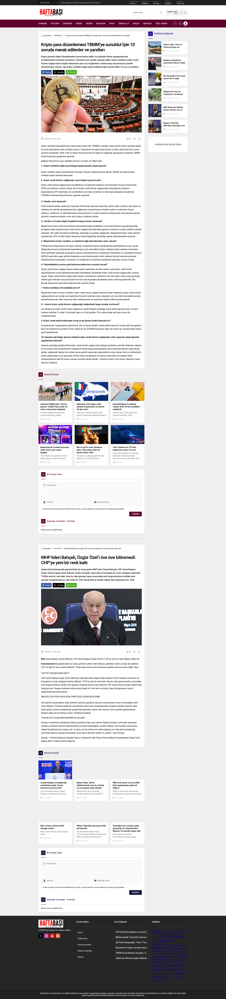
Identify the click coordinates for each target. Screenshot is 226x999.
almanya (168, 932)
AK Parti (161, 931)
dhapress (155, 938)
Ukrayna (163, 974)
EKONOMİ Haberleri (163, 942)
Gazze (184, 948)
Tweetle (60, 72)
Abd (154, 931)
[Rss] (58, 936)
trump (184, 970)
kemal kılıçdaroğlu (175, 954)
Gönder (73, 72)
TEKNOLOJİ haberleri (166, 969)
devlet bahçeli (177, 934)
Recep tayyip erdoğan (164, 957)
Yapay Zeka (170, 974)
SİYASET (181, 962)
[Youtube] (52, 936)
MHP (154, 957)
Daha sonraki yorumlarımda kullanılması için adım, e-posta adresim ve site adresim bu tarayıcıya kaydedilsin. (84, 509)
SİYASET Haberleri (167, 965)
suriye (175, 962)
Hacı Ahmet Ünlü (178, 951)
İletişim (81, 957)
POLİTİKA (57, 548)
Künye (80, 932)
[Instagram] (46, 936)
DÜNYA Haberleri (172, 937)
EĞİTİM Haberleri (163, 948)
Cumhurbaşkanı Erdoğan (162, 934)
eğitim (178, 948)
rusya (175, 957)
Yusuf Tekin (170, 978)
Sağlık (167, 959)
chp (185, 931)
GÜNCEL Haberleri (161, 951)
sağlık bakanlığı (176, 960)
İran (159, 980)
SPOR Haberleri (166, 962)
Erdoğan (182, 945)
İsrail (163, 980)
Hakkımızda (82, 938)
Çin (175, 978)
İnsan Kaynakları (84, 945)
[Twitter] (40, 936)
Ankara (173, 932)
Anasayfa (47, 36)
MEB (183, 954)
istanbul (165, 954)
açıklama (179, 932)
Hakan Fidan (157, 953)
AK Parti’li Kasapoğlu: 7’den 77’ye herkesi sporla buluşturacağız (85, 3)
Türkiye (155, 973)
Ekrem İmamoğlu (172, 945)
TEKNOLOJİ (58, 36)
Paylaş (48, 72)
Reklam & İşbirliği (85, 951)
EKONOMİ (155, 941)
